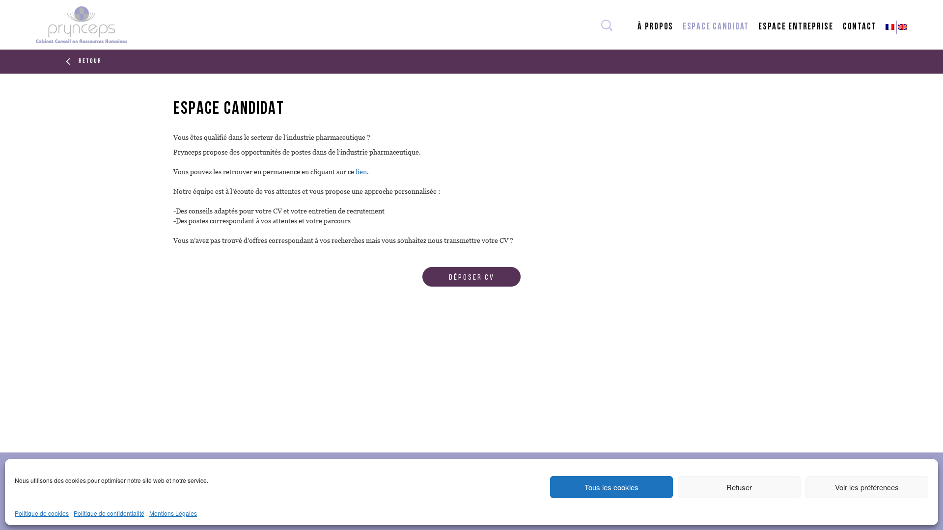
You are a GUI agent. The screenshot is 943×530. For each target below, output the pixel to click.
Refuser (739, 487)
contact (859, 27)
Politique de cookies (42, 513)
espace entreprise (795, 27)
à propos (655, 27)
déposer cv (472, 278)
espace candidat (716, 27)
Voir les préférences (867, 487)
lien (361, 172)
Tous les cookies (611, 487)
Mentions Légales (173, 513)
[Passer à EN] (903, 27)
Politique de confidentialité (109, 513)
